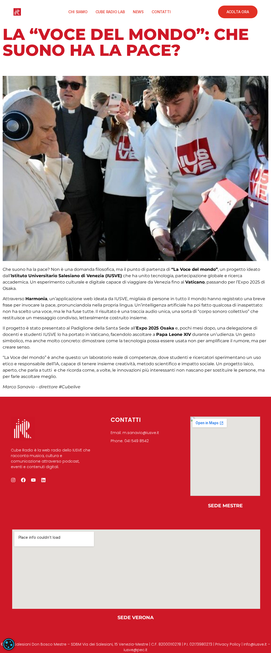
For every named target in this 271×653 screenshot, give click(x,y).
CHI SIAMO (77, 12)
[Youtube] (33, 480)
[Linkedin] (43, 480)
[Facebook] (23, 480)
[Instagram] (13, 480)
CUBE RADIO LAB (110, 12)
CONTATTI (161, 12)
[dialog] (9, 644)
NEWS (138, 12)
